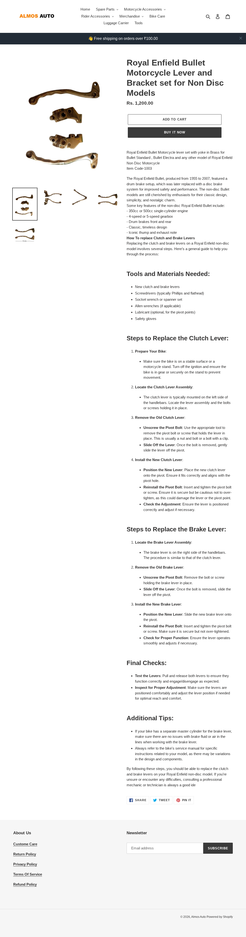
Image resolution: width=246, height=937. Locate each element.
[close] (240, 38)
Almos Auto (199, 917)
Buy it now (174, 132)
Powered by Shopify (220, 917)
